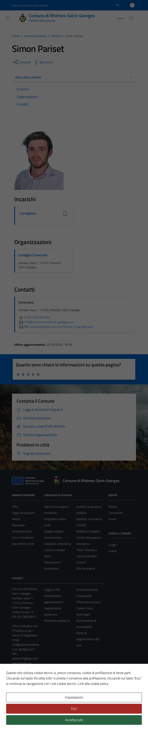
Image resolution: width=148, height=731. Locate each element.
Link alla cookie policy (93, 683)
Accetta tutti (74, 720)
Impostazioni (74, 697)
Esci (74, 708)
